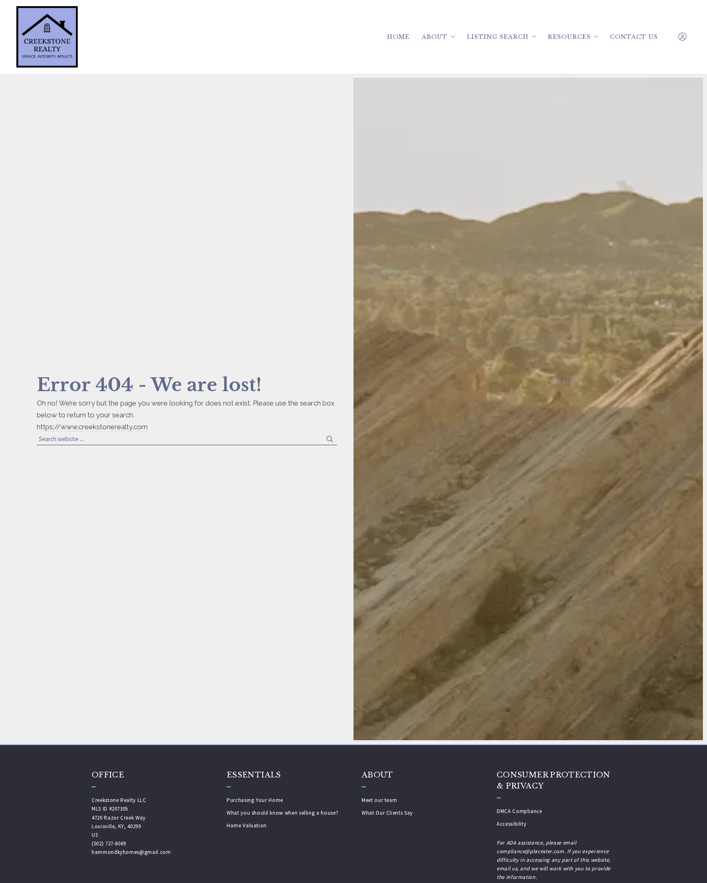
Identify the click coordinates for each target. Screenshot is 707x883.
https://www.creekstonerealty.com (92, 427)
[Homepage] (47, 37)
